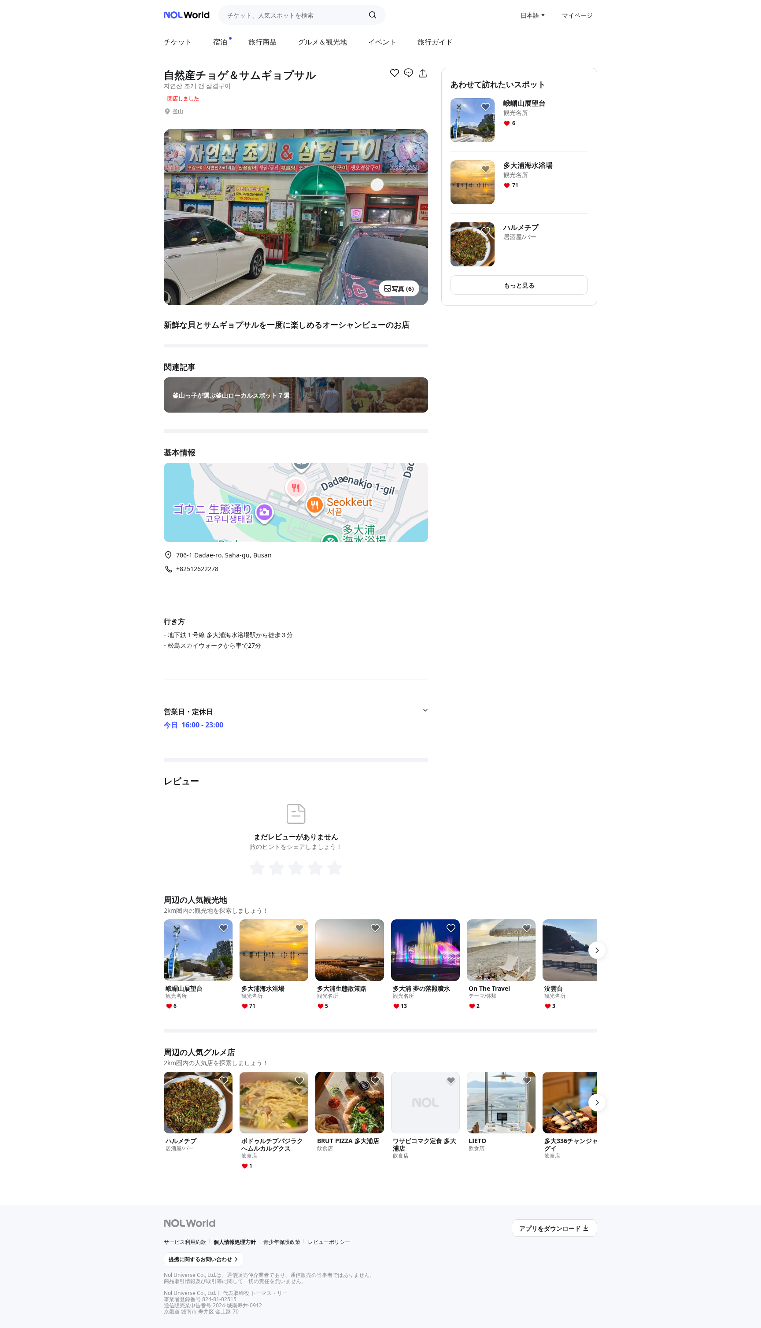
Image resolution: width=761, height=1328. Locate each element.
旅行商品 (262, 42)
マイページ (577, 15)
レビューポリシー (329, 1242)
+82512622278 (197, 569)
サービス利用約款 (185, 1242)
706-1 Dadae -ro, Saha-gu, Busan (224, 555)
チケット (178, 42)
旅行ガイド (435, 42)
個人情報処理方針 (235, 1242)
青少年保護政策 (281, 1242)
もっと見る (519, 285)
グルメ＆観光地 (322, 42)
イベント (382, 42)
